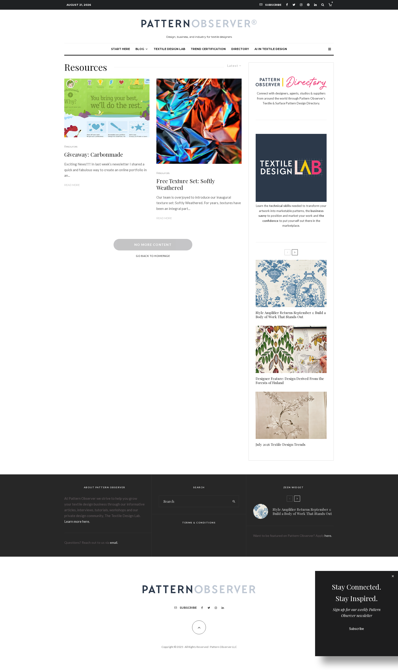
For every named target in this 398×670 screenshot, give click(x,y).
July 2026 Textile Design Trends (280, 444)
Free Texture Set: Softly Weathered (185, 184)
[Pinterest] (308, 5)
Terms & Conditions (199, 522)
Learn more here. (77, 521)
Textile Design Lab (169, 49)
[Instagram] (301, 5)
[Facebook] (287, 5)
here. (328, 536)
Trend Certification (208, 49)
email (113, 542)
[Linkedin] (315, 5)
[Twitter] (294, 5)
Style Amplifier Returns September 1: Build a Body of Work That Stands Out (291, 315)
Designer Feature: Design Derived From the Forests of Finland (290, 380)
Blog (139, 49)
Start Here (120, 49)
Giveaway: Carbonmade (93, 154)
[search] (234, 501)
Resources (70, 146)
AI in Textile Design (271, 49)
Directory (240, 49)
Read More (72, 185)
